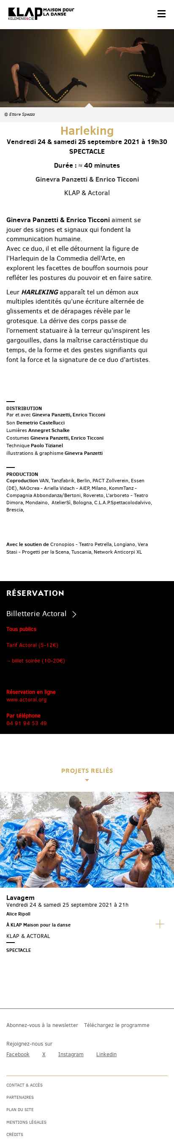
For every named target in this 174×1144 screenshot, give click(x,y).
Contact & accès (24, 1085)
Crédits (14, 1134)
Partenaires (20, 1097)
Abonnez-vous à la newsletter (42, 1025)
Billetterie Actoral (36, 614)
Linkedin (106, 1054)
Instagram (71, 1054)
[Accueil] (41, 14)
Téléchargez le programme (117, 1025)
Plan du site (20, 1109)
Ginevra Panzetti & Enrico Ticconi (87, 179)
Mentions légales (26, 1122)
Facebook (18, 1054)
